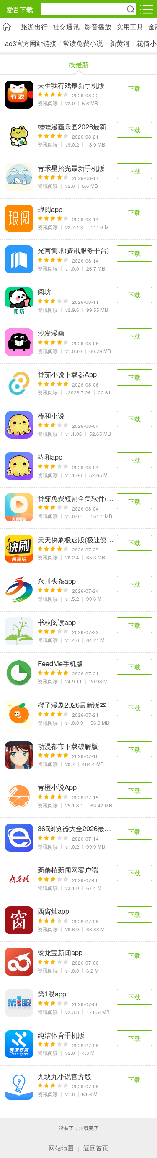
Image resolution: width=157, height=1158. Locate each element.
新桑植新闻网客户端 (68, 870)
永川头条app (57, 581)
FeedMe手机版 (60, 663)
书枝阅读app (57, 622)
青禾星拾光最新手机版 (71, 168)
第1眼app (52, 994)
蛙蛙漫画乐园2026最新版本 (77, 126)
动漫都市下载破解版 (68, 746)
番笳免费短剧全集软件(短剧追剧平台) (77, 498)
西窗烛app (53, 911)
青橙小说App (57, 787)
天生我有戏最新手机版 (71, 85)
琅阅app (50, 209)
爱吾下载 (19, 9)
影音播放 (98, 26)
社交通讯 (66, 26)
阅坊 (44, 291)
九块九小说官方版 (64, 1076)
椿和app (50, 457)
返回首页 (95, 1147)
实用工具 (129, 26)
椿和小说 (51, 415)
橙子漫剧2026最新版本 (72, 705)
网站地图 (61, 1147)
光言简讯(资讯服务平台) (73, 250)
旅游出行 (34, 26)
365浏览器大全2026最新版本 (77, 828)
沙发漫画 (51, 333)
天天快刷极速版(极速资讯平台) (77, 539)
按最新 (79, 64)
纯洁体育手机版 (61, 1035)
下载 (134, 88)
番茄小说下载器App (67, 374)
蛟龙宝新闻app (60, 952)
